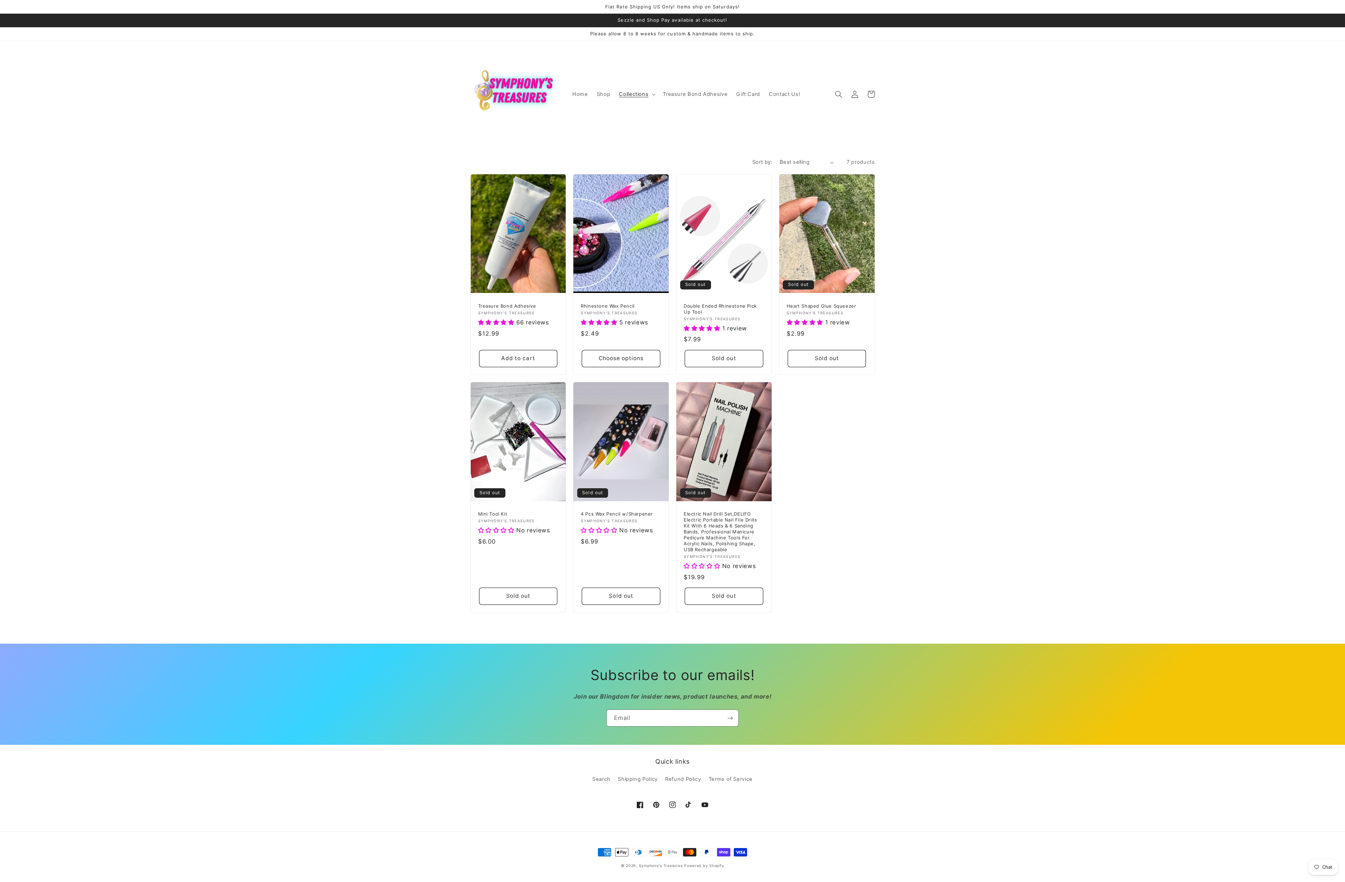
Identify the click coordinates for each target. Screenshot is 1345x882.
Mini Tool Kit (493, 514)
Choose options (621, 358)
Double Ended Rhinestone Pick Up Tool (720, 309)
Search (601, 779)
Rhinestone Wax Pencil (608, 306)
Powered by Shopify (704, 865)
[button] (636, 94)
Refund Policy (683, 779)
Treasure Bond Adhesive (507, 306)
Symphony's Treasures (661, 865)
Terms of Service (731, 779)
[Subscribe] (730, 718)
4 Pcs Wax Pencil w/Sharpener (617, 514)
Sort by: (762, 162)
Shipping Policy (637, 779)
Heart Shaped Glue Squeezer (821, 306)
